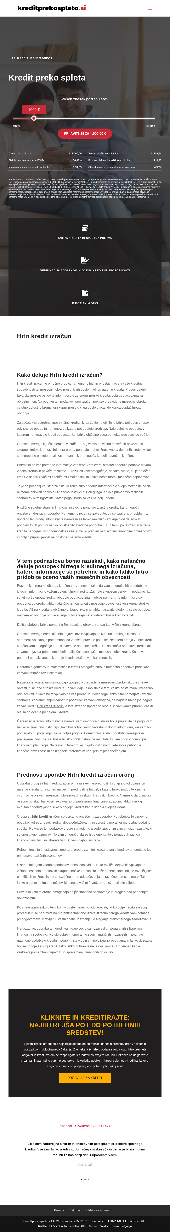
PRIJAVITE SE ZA (85, 133)
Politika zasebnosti (98, 1210)
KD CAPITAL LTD (117, 1221)
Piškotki (74, 1210)
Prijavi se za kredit (85, 1078)
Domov (59, 1210)
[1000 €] (33, 118)
